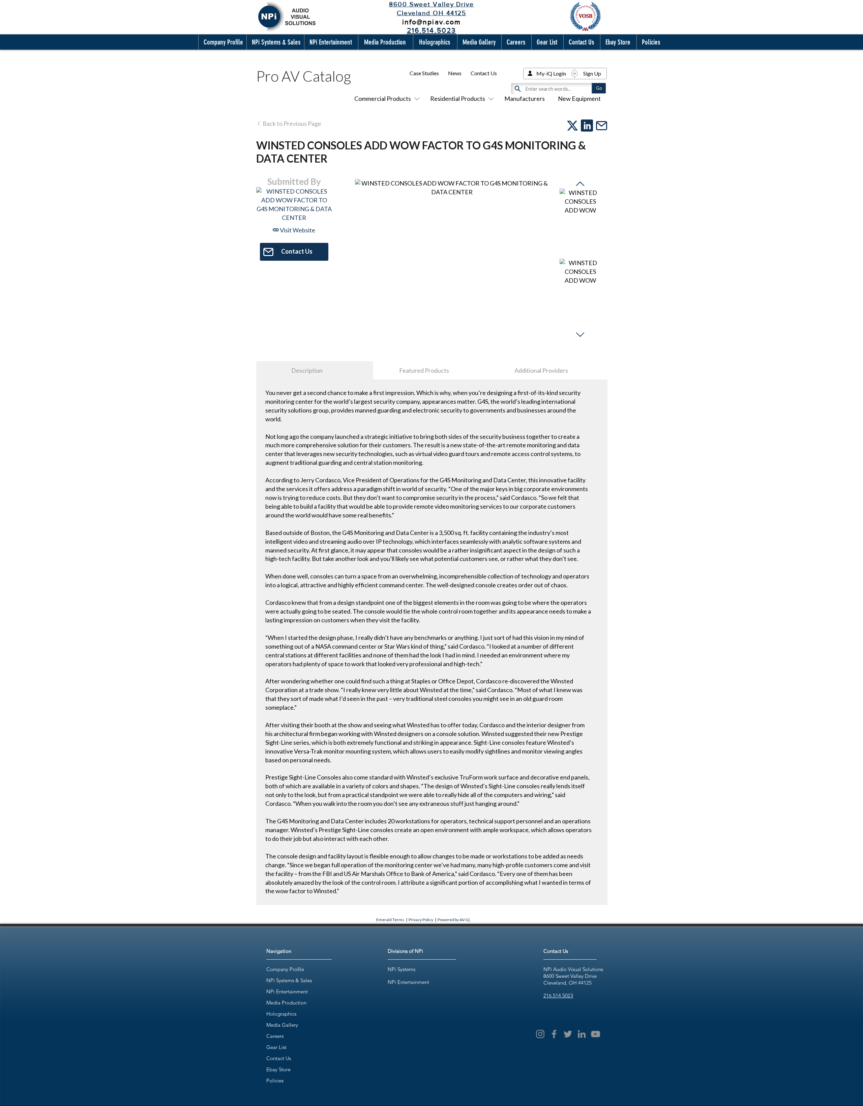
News (455, 73)
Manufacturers (524, 98)
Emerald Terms (390, 919)
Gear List (276, 1047)
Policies (275, 1080)
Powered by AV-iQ (454, 919)
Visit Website (297, 230)
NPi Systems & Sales (289, 980)
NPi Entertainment (287, 991)
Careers (275, 1036)
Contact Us (484, 73)
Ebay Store (278, 1069)
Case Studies (424, 73)
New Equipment (579, 98)
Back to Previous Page (291, 123)
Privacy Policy (421, 919)
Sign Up (592, 73)
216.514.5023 (558, 995)
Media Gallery (282, 1025)
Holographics (281, 1014)
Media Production (286, 1002)
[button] (221, 42)
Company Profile (285, 969)
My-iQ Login (551, 73)
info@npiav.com (431, 22)
